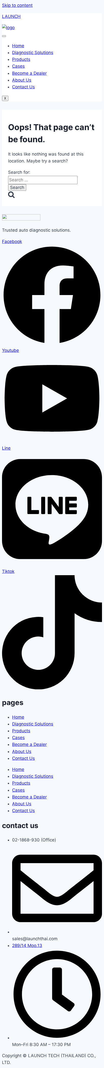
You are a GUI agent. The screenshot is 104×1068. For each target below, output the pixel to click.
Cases (18, 66)
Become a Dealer (29, 73)
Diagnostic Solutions (32, 52)
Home (18, 45)
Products (21, 59)
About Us (21, 80)
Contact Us (23, 86)
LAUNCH (11, 16)
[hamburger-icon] (4, 36)
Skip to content (17, 5)
